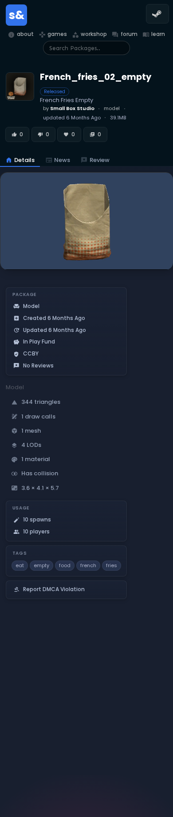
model (112, 108)
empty (41, 565)
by (68, 108)
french (88, 565)
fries (111, 565)
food (65, 565)
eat (20, 565)
